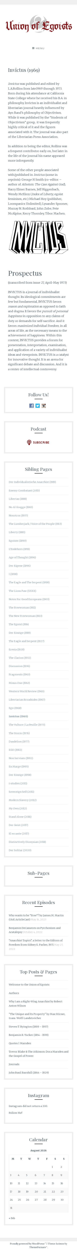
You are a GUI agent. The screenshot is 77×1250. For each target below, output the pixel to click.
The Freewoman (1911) (22, 607)
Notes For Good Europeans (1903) (29, 599)
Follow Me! (15, 1112)
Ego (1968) (15, 708)
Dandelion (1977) (19, 741)
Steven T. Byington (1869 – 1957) (28, 1026)
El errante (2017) (19, 833)
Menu (40, 48)
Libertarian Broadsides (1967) (27, 699)
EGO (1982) (15, 749)
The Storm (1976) (19, 733)
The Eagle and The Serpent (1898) (29, 582)
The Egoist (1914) (19, 624)
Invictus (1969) (18, 716)
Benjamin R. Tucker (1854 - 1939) (29, 1035)
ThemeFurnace (37, 1247)
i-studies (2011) (18, 783)
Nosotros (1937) (18, 515)
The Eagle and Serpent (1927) (26, 641)
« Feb (12, 1218)
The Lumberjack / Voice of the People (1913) (35, 523)
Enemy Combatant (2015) (24, 490)
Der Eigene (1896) (20, 565)
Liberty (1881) (17, 532)
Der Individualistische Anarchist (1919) (32, 482)
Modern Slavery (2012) (23, 800)
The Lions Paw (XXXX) (22, 591)
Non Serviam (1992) (21, 758)
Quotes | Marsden (20, 1043)
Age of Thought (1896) (22, 557)
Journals (14, 1064)
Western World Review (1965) (26, 691)
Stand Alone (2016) (20, 816)
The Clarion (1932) (20, 657)
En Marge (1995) (19, 766)
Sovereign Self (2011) (21, 791)
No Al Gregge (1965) (21, 507)
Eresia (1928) (17, 649)
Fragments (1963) (19, 674)
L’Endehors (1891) (19, 549)
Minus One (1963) (19, 683)
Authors (14, 993)
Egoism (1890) (18, 540)
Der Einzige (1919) (20, 632)
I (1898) (13, 574)
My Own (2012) (18, 808)
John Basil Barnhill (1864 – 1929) (29, 1072)
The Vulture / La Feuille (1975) (27, 724)
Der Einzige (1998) (20, 775)
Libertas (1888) (18, 498)
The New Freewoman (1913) (25, 616)
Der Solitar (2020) (20, 850)
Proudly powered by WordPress (27, 1243)
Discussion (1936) (19, 666)
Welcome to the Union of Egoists (29, 984)
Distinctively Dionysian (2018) (27, 842)
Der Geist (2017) (18, 825)
